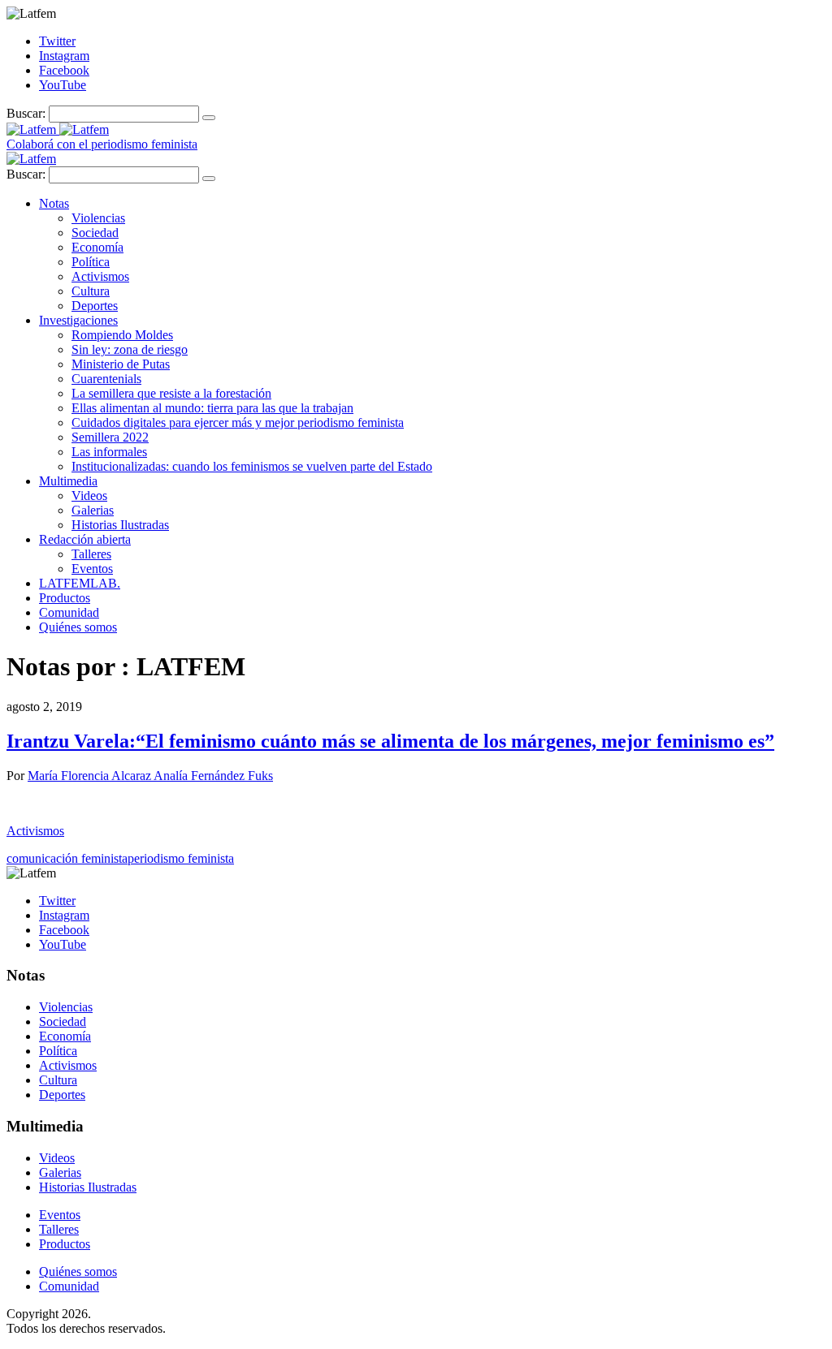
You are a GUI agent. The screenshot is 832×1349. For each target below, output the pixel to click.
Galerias (93, 510)
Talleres (91, 554)
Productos (64, 598)
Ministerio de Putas (121, 364)
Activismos (100, 276)
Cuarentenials (106, 379)
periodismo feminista (181, 858)
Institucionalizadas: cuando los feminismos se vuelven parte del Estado (252, 466)
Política (91, 262)
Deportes (95, 305)
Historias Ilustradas (120, 525)
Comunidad (69, 612)
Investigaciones (78, 320)
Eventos (92, 568)
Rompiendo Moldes (122, 335)
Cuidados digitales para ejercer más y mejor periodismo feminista (238, 422)
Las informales (109, 452)
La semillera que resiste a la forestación (171, 393)
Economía (98, 247)
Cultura (91, 291)
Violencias (98, 218)
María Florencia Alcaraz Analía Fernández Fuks (150, 775)
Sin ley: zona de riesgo (130, 349)
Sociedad (95, 232)
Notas (54, 203)
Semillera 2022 (110, 437)
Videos (89, 495)
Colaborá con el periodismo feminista (101, 144)
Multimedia (68, 481)
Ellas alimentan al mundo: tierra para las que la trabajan (212, 408)
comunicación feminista (67, 858)
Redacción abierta (85, 539)
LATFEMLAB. (79, 583)
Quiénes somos (78, 627)
